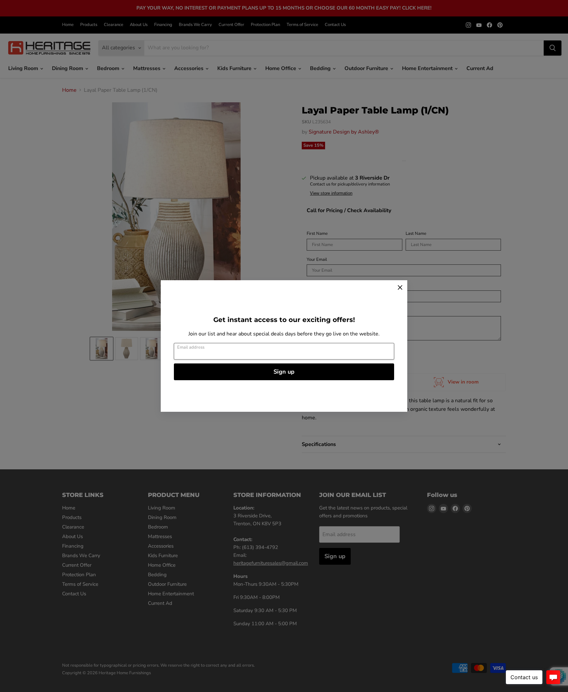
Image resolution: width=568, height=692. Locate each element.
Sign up (284, 372)
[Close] (400, 287)
